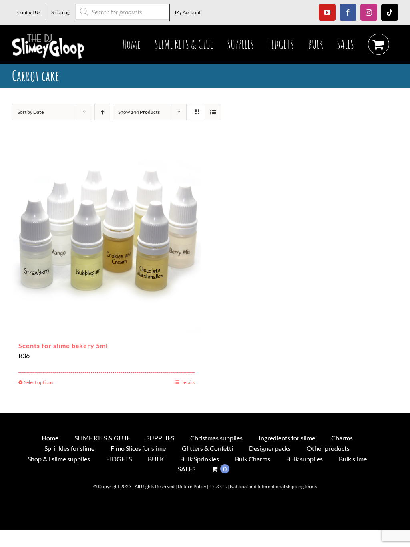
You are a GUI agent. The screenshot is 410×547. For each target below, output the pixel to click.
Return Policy (192, 486)
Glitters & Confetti (207, 448)
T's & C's (218, 486)
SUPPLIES (160, 438)
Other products (328, 448)
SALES (186, 469)
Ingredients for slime (287, 438)
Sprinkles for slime (69, 448)
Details (187, 382)
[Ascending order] (102, 112)
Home (50, 438)
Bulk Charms (252, 459)
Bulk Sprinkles (199, 459)
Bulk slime (353, 459)
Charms (342, 438)
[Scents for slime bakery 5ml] (106, 239)
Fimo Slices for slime (138, 448)
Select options (38, 382)
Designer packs (270, 448)
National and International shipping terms (273, 486)
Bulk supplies (304, 459)
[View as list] (213, 112)
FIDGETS (119, 459)
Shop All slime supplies (59, 459)
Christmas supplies (216, 438)
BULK (156, 459)
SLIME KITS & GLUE (102, 438)
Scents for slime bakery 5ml (63, 345)
